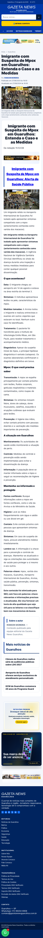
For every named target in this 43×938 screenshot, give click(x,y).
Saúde (3, 837)
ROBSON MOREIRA (11, 78)
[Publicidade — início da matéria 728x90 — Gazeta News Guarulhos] (21, 158)
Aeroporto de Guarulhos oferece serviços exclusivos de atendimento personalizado (21, 675)
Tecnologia (5, 843)
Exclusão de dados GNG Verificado (15, 894)
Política (4, 828)
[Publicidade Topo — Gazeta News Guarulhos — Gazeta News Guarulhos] (21, 41)
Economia (5, 831)
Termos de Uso (7, 879)
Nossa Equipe (6, 857)
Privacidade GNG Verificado (12, 885)
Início (3, 52)
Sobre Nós (5, 854)
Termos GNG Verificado (10, 888)
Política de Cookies (8, 882)
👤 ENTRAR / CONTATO (21, 23)
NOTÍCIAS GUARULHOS (24, 31)
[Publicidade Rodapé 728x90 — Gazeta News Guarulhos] (21, 777)
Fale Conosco (6, 863)
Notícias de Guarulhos (10, 822)
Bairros (4, 825)
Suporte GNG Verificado (10, 891)
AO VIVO (10, 31)
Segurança (5, 834)
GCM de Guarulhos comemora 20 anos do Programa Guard (20, 687)
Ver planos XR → (34, 763)
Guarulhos (11, 52)
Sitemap (4, 897)
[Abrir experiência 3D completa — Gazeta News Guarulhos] (21, 749)
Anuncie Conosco (8, 860)
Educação (5, 840)
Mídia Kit (4, 865)
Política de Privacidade (10, 876)
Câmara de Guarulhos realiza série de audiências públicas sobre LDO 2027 (20, 662)
